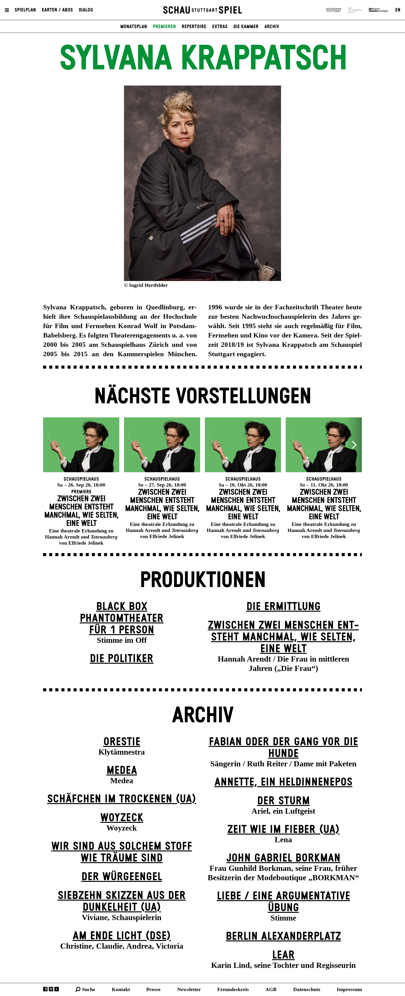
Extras (220, 26)
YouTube (56, 989)
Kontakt (121, 989)
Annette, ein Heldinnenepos (283, 782)
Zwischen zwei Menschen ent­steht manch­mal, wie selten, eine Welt (283, 637)
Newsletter (189, 989)
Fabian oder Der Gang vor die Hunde (283, 748)
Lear (283, 955)
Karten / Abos (57, 10)
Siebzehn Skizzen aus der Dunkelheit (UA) (122, 901)
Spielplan (25, 10)
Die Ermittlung (283, 607)
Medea (121, 770)
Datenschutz (306, 989)
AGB (271, 989)
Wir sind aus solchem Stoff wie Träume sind (121, 852)
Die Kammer (246, 26)
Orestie (121, 742)
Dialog (86, 10)
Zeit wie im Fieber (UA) (283, 829)
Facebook (45, 989)
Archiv (271, 26)
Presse (153, 989)
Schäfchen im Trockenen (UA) (121, 799)
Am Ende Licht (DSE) (122, 936)
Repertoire (194, 26)
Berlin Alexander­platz (283, 936)
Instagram (51, 989)
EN (397, 10)
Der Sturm (283, 801)
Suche (88, 989)
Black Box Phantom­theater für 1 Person (122, 618)
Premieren (164, 26)
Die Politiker (122, 659)
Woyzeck (121, 818)
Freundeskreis (233, 989)
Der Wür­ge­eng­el (121, 877)
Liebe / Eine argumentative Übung (283, 902)
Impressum (349, 989)
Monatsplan (133, 26)
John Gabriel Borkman (283, 858)
